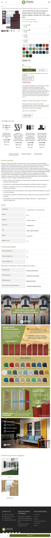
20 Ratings (29, 21)
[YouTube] (10, 533)
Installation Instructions (32, 276)
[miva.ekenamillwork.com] (27, 2)
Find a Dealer (42, 70)
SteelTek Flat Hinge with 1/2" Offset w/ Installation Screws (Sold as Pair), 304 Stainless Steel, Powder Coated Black (42, 137)
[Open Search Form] (6, 2)
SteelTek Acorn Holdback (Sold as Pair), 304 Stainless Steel (6, 135)
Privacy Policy (37, 523)
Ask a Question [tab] (38, 154)
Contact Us (36, 519)
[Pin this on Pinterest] (3, 12)
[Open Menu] (2, 2)
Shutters (10, 477)
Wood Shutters (9, 498)
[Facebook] (3, 533)
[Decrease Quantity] (24, 67)
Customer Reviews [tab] (26, 154)
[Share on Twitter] (3, 18)
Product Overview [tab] (13, 154)
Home (2, 6)
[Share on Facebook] (3, 15)
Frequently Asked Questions (40, 521)
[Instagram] (7, 533)
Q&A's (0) (36, 21)
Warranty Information (32, 270)
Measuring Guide (31, 281)
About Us (36, 516)
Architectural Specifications (33, 286)
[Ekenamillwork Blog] (16, 533)
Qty (23, 65)
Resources (36, 525)
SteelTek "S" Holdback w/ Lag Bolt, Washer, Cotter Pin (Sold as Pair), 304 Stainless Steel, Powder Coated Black (18, 137)
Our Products (37, 514)
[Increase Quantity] (29, 67)
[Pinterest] (13, 533)
